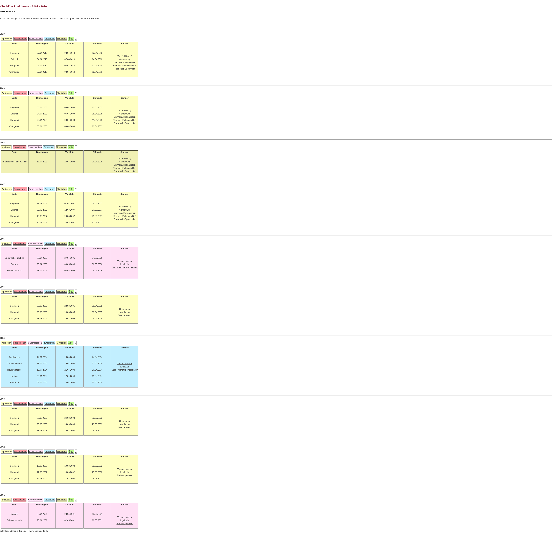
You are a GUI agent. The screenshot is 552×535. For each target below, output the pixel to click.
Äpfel (71, 38)
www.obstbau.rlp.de (38, 531)
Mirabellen (62, 38)
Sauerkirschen (36, 38)
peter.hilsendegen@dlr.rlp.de (13, 531)
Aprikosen (6, 147)
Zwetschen (50, 38)
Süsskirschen (20, 38)
